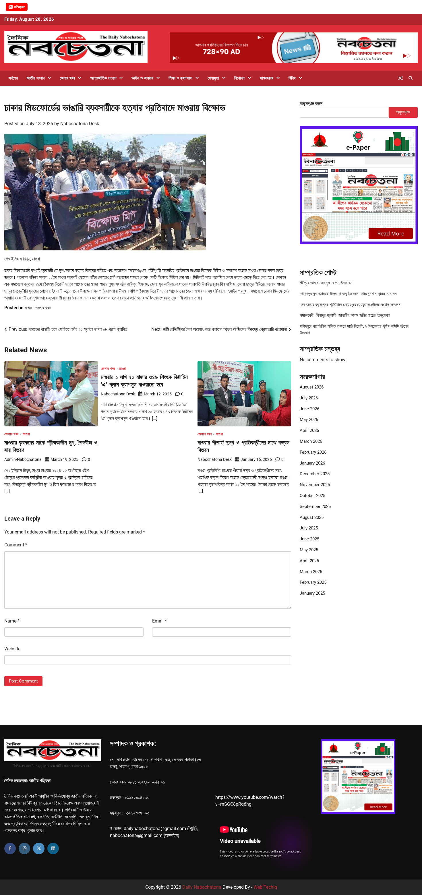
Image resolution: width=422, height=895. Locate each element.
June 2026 (309, 408)
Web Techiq (265, 887)
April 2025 (309, 560)
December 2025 (315, 473)
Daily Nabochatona (201, 887)
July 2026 (309, 398)
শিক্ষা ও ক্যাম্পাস (180, 78)
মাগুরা (28, 307)
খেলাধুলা (213, 78)
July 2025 (309, 528)
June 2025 (309, 539)
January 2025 (312, 593)
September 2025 (315, 506)
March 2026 (311, 441)
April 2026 (309, 430)
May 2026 (309, 419)
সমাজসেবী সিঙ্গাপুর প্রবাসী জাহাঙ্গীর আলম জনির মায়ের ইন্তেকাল (345, 315)
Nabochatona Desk (79, 123)
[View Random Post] (400, 78)
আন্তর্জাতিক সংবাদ (103, 78)
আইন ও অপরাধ (142, 78)
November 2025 (315, 484)
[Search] (410, 78)
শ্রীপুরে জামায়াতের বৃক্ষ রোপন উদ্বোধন (326, 282)
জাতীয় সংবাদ (35, 78)
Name (12, 621)
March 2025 (311, 571)
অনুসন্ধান (403, 112)
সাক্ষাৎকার (266, 78)
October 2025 (312, 495)
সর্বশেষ (13, 78)
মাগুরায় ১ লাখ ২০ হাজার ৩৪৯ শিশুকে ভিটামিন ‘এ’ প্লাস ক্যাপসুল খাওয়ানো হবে (144, 380)
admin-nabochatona (23, 459)
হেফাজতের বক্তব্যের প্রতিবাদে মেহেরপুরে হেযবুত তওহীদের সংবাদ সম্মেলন (350, 304)
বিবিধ (292, 78)
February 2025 (313, 582)
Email (159, 621)
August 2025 (312, 517)
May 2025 (309, 549)
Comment (15, 545)
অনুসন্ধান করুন (311, 103)
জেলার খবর (67, 78)
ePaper (19, 7)
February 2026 (313, 452)
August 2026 (312, 387)
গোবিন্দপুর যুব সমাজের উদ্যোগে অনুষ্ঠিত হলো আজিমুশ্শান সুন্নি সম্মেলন (348, 293)
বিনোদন (239, 78)
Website (12, 649)
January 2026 (312, 462)
